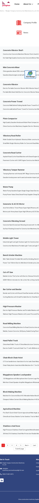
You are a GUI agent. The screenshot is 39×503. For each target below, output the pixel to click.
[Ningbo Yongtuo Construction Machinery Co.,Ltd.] (6, 4)
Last (34, 445)
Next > (27, 445)
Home (2, 11)
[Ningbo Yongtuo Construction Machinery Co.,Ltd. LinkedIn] (2, 480)
